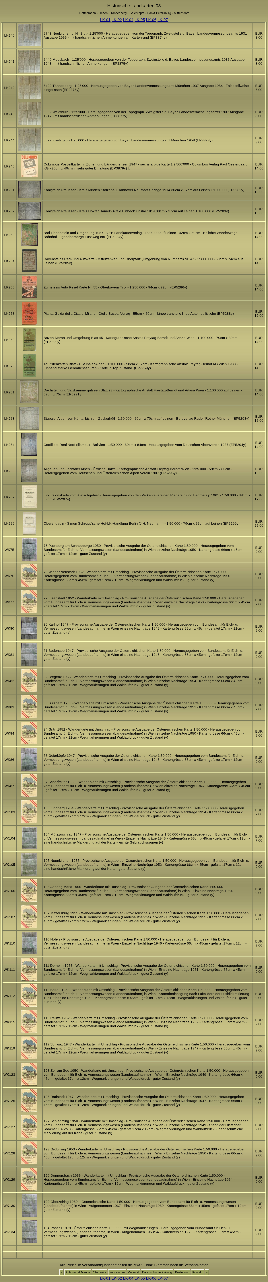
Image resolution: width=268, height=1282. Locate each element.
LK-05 (140, 19)
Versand (133, 1272)
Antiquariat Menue (77, 1272)
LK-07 (163, 19)
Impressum (117, 1272)
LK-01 (105, 19)
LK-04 (128, 19)
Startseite (99, 1272)
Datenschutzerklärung (157, 1272)
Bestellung (182, 1272)
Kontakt (197, 1272)
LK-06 (151, 19)
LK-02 (117, 19)
